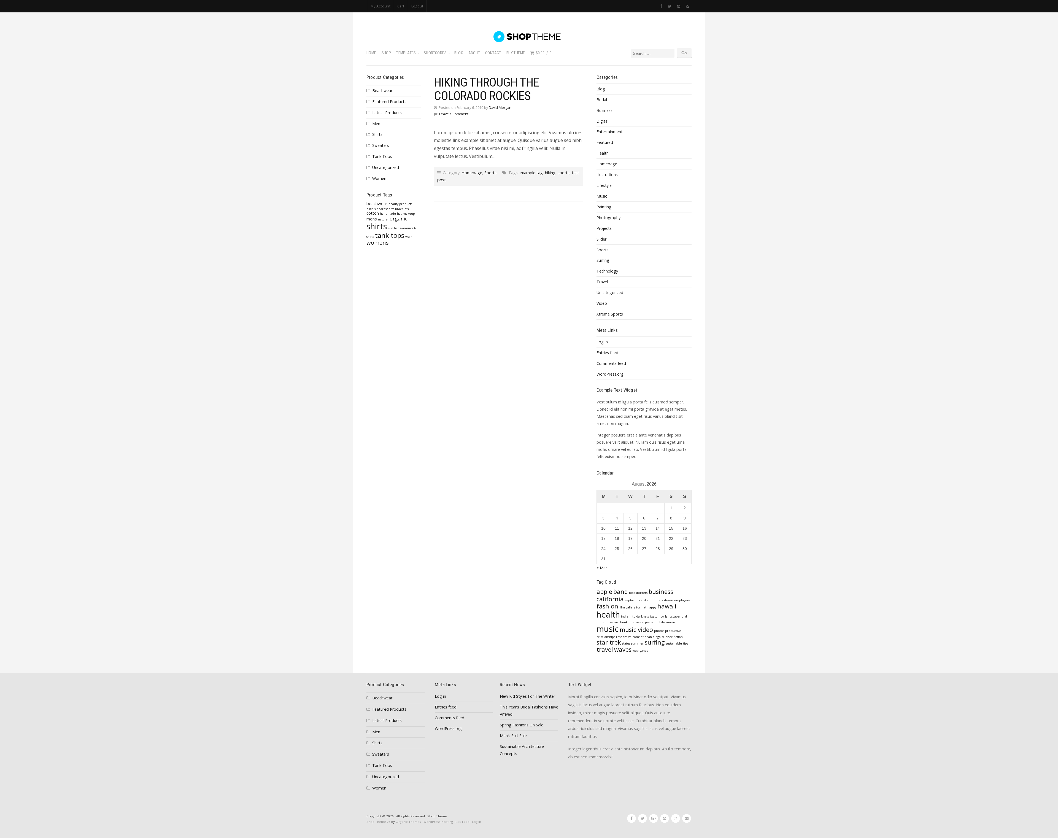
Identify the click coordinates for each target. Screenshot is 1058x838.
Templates (406, 53)
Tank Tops (382, 156)
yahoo (644, 651)
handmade (388, 213)
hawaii (666, 606)
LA (662, 616)
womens (377, 242)
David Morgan (500, 107)
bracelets (402, 209)
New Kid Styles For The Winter (527, 696)
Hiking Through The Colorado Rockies (486, 89)
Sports (490, 172)
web (636, 651)
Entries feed (607, 352)
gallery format (636, 607)
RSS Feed (462, 822)
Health (603, 153)
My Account (380, 6)
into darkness (639, 616)
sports (564, 172)
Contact (493, 53)
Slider (601, 239)
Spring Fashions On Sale (521, 724)
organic (398, 218)
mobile (659, 622)
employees (682, 600)
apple (604, 592)
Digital (602, 121)
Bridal (602, 99)
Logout (417, 6)
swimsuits (406, 228)
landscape (672, 616)
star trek (609, 642)
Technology (607, 271)
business (661, 592)
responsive (623, 637)
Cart (400, 6)
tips (685, 643)
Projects (604, 228)
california (610, 599)
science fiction (672, 637)
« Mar (602, 567)
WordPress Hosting (438, 822)
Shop (386, 53)
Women (379, 178)
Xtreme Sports (610, 314)
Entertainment (610, 131)
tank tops (389, 235)
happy (651, 607)
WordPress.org (610, 374)
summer (637, 643)
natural (383, 219)
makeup (409, 213)
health (608, 614)
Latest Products (387, 112)
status (626, 643)
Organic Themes (408, 822)
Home (371, 53)
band (620, 592)
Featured (605, 142)
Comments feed (611, 363)
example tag (531, 172)
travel (605, 649)
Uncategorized (385, 167)
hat (399, 213)
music (608, 628)
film (622, 607)
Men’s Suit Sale (513, 735)
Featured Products (389, 101)
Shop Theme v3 (378, 822)
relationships (606, 637)
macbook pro (624, 622)
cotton (372, 213)
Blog (458, 53)
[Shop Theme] (529, 37)
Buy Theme (515, 53)
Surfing (603, 260)
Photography (608, 217)
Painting (604, 206)
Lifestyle (604, 185)
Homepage (471, 172)
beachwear (376, 203)
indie (624, 616)
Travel (602, 281)
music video (636, 630)
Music (602, 196)
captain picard (635, 600)
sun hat (393, 228)
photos (659, 631)
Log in (602, 341)
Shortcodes (435, 53)
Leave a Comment (453, 113)
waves (622, 649)
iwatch (654, 616)
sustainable (674, 643)
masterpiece (644, 622)
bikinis (371, 209)
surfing (655, 642)
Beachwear (382, 90)
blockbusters (638, 593)
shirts (376, 226)
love (610, 622)
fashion (607, 606)
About (474, 53)
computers (655, 600)
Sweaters (380, 145)
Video (602, 303)
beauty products (400, 204)
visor (408, 237)
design (668, 600)
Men (376, 123)
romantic (639, 637)
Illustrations (607, 174)
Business (604, 110)
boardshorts (385, 209)
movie (670, 622)
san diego (654, 637)
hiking (550, 172)
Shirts (377, 134)
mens (371, 219)
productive (673, 631)
